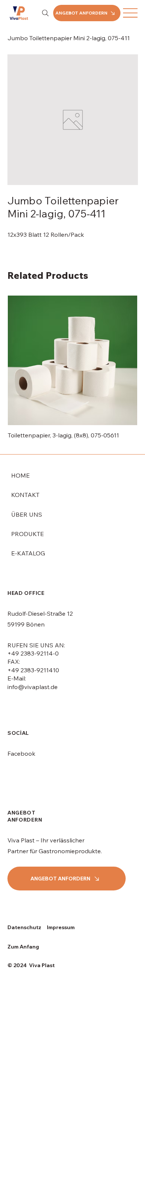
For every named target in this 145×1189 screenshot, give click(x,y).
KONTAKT (25, 494)
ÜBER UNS (26, 514)
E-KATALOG (28, 553)
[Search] (45, 13)
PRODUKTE (27, 534)
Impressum (61, 927)
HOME (20, 475)
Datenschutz (24, 927)
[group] (72, 371)
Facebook (21, 753)
